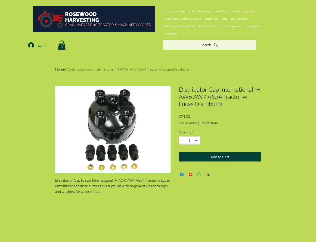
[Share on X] (208, 174)
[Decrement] (182, 140)
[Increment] (196, 140)
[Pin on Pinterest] (190, 174)
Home (60, 69)
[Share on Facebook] (182, 174)
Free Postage (209, 123)
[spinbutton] (189, 140)
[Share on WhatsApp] (199, 174)
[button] (62, 45)
